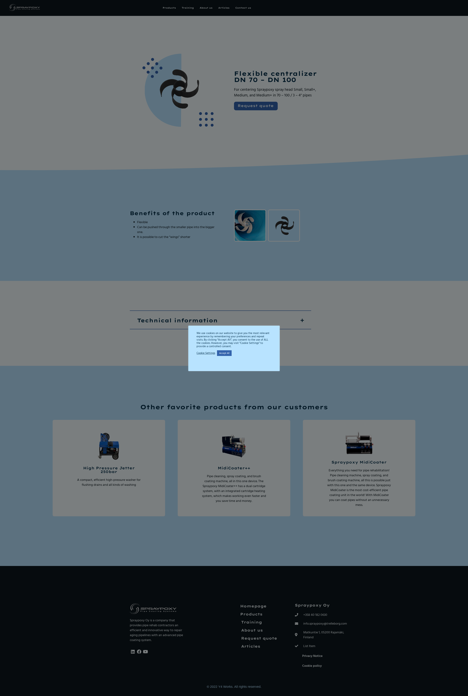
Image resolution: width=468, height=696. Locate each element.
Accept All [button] (224, 353)
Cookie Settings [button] (206, 353)
